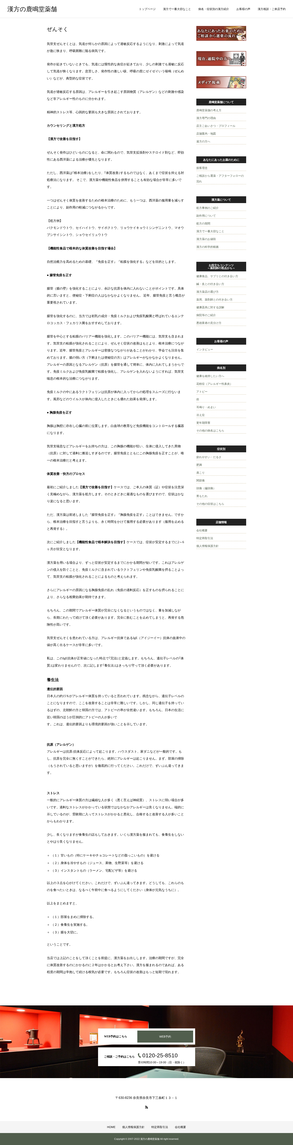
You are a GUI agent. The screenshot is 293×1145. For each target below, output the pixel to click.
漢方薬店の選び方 (207, 291)
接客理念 (201, 168)
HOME (111, 1127)
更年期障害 (203, 422)
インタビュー (204, 349)
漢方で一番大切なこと (177, 9)
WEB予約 (165, 1036)
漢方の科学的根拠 (207, 246)
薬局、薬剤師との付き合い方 (214, 299)
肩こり (200, 472)
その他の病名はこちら (210, 430)
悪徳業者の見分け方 (208, 322)
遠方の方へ (203, 141)
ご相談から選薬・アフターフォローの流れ (220, 178)
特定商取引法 (204, 538)
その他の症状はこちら (210, 503)
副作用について (206, 215)
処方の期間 (203, 223)
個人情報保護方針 (207, 546)
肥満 (199, 464)
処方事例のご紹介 (207, 207)
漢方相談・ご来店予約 (272, 9)
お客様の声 (243, 9)
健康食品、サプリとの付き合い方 (217, 276)
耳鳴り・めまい (206, 407)
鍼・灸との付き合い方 (210, 284)
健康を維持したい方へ (210, 376)
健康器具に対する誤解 (210, 307)
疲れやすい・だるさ (208, 457)
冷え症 (200, 415)
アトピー (201, 391)
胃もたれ (201, 496)
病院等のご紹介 (206, 315)
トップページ (147, 9)
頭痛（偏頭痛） (206, 488)
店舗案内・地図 (206, 133)
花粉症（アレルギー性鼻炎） (214, 383)
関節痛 (200, 480)
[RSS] (146, 1107)
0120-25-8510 (160, 1055)
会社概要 (201, 530)
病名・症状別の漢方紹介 (213, 9)
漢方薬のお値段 (206, 239)
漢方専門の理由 (206, 118)
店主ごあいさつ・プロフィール (215, 125)
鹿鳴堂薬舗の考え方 (208, 110)
